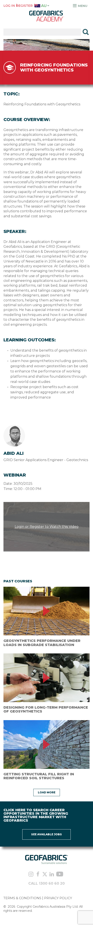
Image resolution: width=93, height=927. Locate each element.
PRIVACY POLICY (58, 898)
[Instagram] (31, 874)
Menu (82, 6)
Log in (9, 6)
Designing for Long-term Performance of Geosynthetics (45, 709)
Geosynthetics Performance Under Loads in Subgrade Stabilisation (41, 643)
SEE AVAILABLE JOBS (46, 834)
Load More (46, 792)
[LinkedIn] (51, 875)
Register (24, 6)
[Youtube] (59, 874)
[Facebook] (37, 875)
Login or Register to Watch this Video (47, 527)
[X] (44, 875)
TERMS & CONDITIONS (22, 898)
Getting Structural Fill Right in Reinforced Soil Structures (38, 776)
